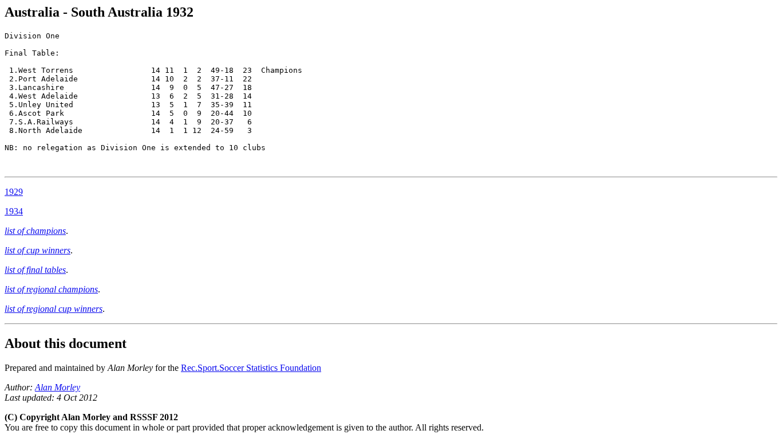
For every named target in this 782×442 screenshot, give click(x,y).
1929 (14, 192)
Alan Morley (57, 387)
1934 (14, 211)
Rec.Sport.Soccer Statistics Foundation (251, 368)
